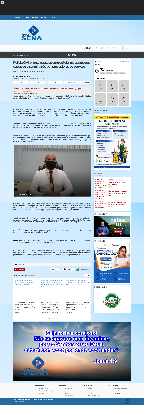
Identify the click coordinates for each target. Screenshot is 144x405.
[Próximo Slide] (88, 275)
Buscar (126, 48)
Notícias (26, 17)
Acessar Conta (117, 391)
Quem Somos (43, 388)
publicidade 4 (100, 241)
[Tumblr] (73, 269)
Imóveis (66, 391)
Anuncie (41, 393)
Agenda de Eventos (94, 395)
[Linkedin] (65, 269)
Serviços (62, 386)
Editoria (21, 55)
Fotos (36, 17)
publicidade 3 (100, 214)
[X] (55, 82)
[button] (49, 319)
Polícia (27, 55)
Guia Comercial (68, 395)
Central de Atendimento (119, 388)
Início (14, 55)
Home (18, 17)
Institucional (39, 386)
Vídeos (44, 17)
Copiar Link (20, 269)
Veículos (66, 393)
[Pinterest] (69, 269)
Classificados (68, 388)
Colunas (52, 17)
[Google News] (82, 269)
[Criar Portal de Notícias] (127, 401)
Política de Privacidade (46, 391)
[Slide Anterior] (85, 275)
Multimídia (88, 386)
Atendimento (113, 386)
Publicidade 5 (100, 287)
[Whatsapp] (21, 82)
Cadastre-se (116, 393)
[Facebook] (38, 82)
